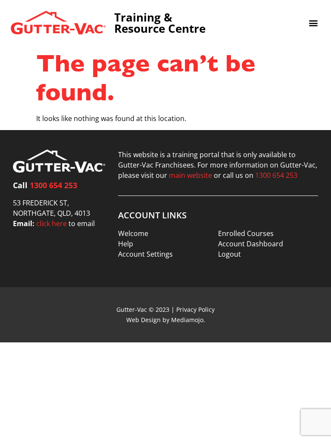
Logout (229, 254)
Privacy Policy (195, 309)
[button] (313, 23)
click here (51, 223)
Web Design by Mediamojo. (165, 320)
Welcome (133, 233)
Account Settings (145, 254)
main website (190, 175)
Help (125, 243)
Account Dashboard (250, 243)
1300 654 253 (53, 185)
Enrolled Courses (246, 233)
